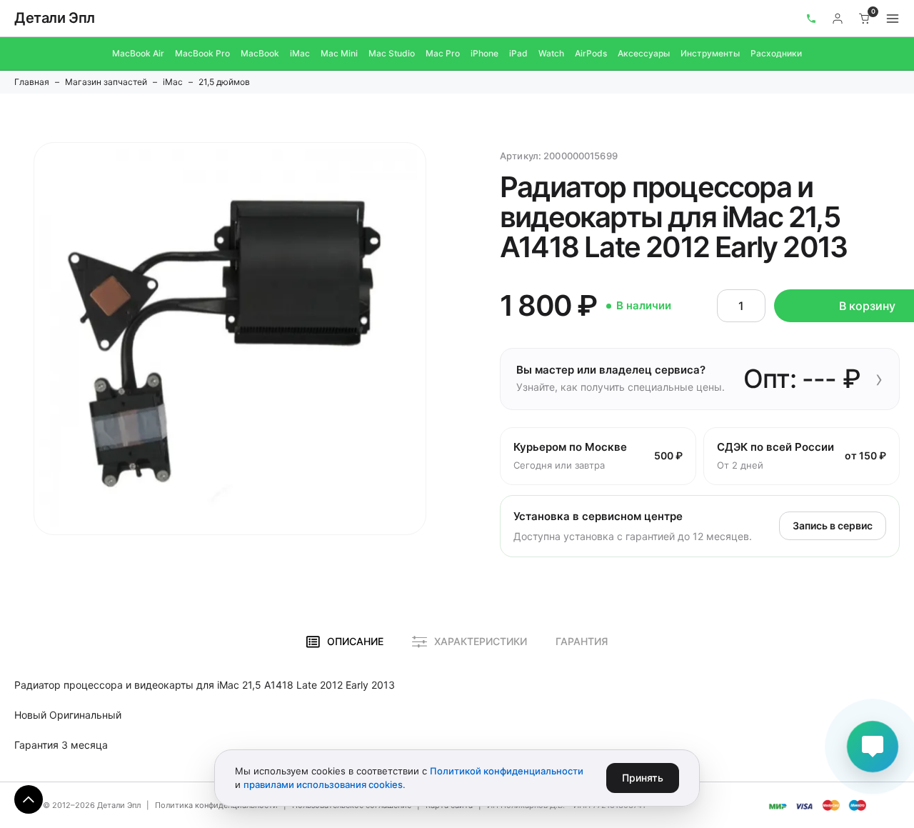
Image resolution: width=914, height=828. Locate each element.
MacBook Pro (202, 53)
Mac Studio (391, 53)
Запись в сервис (833, 525)
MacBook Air (138, 53)
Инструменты (710, 53)
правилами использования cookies (323, 784)
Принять (642, 778)
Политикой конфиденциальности (506, 771)
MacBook (260, 53)
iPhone (484, 53)
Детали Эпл (54, 17)
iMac (300, 53)
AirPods (591, 53)
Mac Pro (443, 53)
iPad (518, 53)
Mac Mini (339, 53)
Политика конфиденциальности (216, 805)
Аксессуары (644, 53)
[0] (864, 18)
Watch (551, 53)
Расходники (776, 53)
